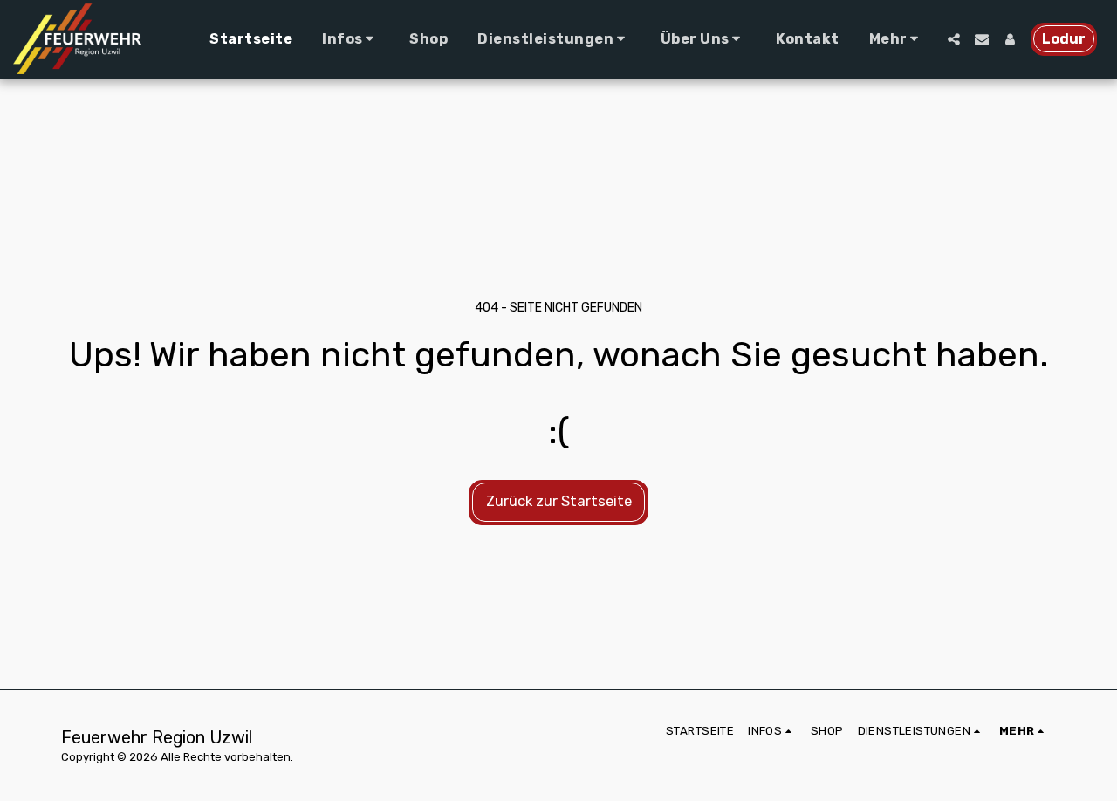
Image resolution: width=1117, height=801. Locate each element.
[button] (351, 38)
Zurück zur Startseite (559, 501)
